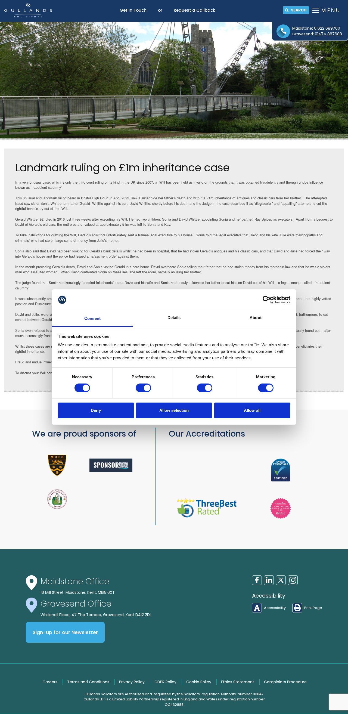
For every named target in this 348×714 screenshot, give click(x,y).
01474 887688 (328, 34)
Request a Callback (194, 10)
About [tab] (256, 317)
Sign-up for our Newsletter (65, 632)
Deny (96, 410)
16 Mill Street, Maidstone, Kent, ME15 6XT (78, 592)
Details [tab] (174, 317)
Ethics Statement (237, 682)
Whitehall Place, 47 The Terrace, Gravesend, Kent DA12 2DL (96, 614)
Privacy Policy (132, 682)
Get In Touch (133, 10)
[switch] (143, 388)
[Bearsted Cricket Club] (57, 499)
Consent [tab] (92, 318)
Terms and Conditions (88, 682)
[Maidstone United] (57, 465)
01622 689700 (327, 28)
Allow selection (174, 410)
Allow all (252, 410)
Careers (49, 682)
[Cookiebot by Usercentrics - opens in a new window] (266, 300)
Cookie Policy (198, 682)
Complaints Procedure (285, 682)
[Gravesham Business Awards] (110, 465)
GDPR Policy (165, 682)
